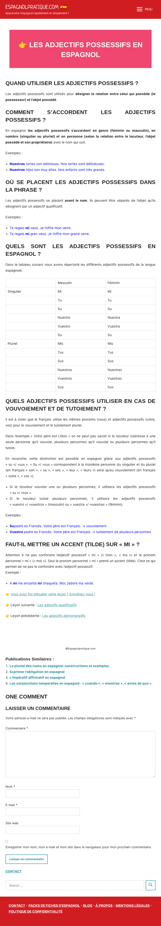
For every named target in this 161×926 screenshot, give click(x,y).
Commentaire (16, 728)
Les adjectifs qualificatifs (57, 605)
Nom (10, 786)
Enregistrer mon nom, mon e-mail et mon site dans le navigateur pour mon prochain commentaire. (78, 847)
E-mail (11, 805)
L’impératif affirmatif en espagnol (37, 677)
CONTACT (13, 871)
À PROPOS (104, 906)
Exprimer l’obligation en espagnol (37, 672)
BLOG (87, 906)
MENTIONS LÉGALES (133, 906)
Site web (11, 823)
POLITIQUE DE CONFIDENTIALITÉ (35, 911)
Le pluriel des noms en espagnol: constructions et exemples (59, 666)
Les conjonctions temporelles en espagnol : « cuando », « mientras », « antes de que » (81, 683)
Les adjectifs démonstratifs (63, 616)
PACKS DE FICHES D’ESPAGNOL (54, 906)
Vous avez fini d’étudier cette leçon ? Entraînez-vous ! (53, 594)
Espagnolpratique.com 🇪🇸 (36, 7)
